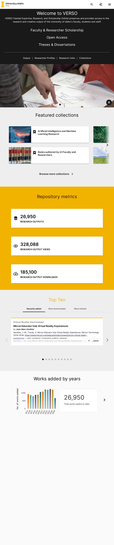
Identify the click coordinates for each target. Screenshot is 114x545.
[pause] (109, 102)
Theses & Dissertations (57, 45)
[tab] (34, 308)
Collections (85, 58)
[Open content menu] (109, 4)
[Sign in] (100, 4)
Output (27, 58)
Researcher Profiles (45, 58)
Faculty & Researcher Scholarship (57, 30)
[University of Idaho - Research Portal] (12, 4)
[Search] (91, 4)
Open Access (57, 37)
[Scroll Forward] (107, 145)
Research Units (67, 58)
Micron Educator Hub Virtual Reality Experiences (40, 326)
